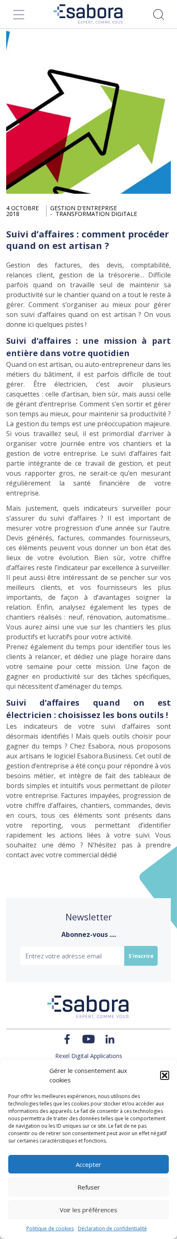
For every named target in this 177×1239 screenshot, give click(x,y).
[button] (165, 1075)
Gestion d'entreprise (83, 208)
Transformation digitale (96, 214)
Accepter (88, 1164)
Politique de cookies (50, 1228)
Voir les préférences (88, 1210)
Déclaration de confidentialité (112, 1228)
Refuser (88, 1187)
